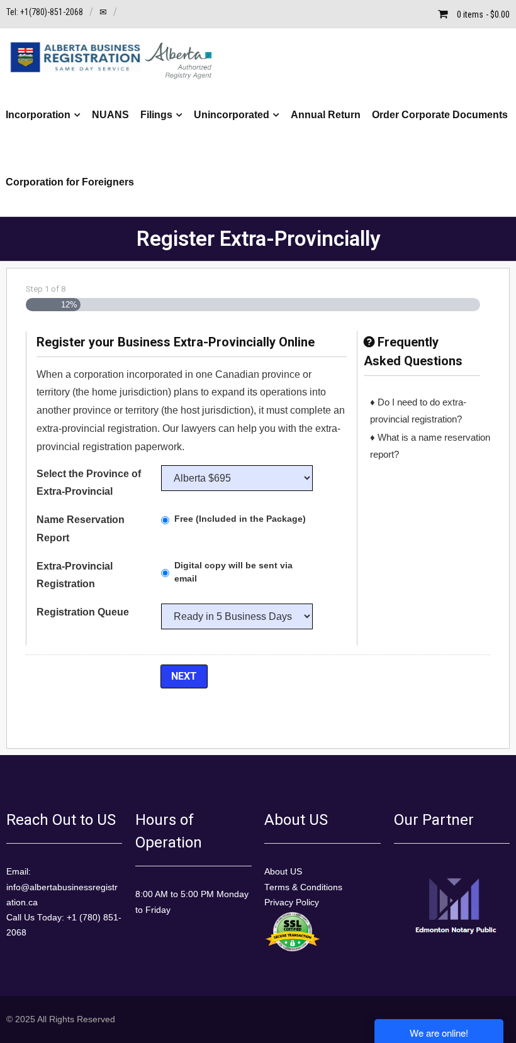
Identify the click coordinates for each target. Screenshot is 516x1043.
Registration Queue (82, 612)
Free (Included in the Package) (240, 519)
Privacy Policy (291, 902)
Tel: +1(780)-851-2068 (44, 12)
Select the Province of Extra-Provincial (88, 482)
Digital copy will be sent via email (233, 571)
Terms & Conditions (303, 887)
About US (283, 871)
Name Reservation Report (80, 528)
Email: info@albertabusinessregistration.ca (62, 887)
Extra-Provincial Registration (74, 575)
